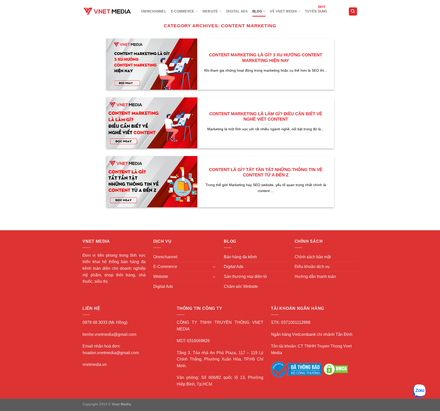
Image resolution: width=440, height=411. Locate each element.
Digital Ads (237, 11)
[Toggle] (214, 267)
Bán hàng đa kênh (240, 257)
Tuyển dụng (316, 11)
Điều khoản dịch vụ (312, 266)
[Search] (353, 11)
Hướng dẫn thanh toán (315, 276)
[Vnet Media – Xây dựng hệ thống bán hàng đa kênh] (107, 11)
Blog (257, 11)
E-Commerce (183, 11)
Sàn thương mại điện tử (245, 276)
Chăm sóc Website (241, 286)
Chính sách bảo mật (313, 257)
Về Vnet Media (283, 11)
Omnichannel (153, 11)
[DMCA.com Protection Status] (335, 369)
